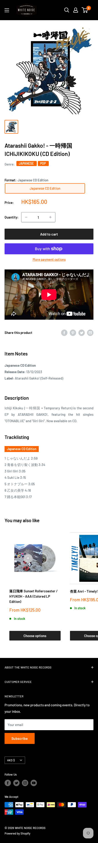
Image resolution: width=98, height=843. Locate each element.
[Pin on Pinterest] (73, 332)
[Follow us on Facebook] (8, 783)
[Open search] (66, 10)
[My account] (75, 10)
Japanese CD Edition (21, 449)
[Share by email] (90, 332)
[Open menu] (7, 10)
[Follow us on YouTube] (34, 783)
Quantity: (11, 217)
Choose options (34, 636)
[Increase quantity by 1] (50, 217)
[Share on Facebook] (64, 332)
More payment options (49, 259)
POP (43, 163)
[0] (85, 10)
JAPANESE (26, 163)
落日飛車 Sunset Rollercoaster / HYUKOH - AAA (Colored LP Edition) (33, 596)
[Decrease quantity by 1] (26, 217)
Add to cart (49, 234)
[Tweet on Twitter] (81, 332)
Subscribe (19, 738)
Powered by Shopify (17, 833)
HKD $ (11, 760)
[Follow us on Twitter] (16, 783)
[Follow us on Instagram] (25, 783)
